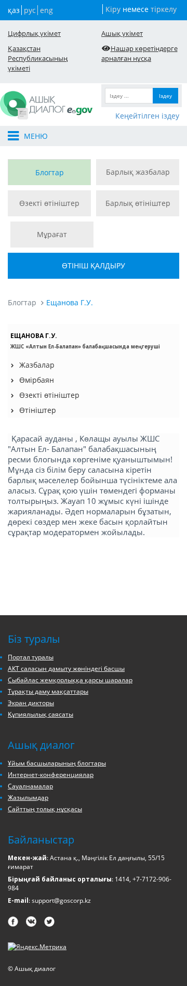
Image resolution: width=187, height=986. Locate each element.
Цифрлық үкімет (34, 33)
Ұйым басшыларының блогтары (57, 763)
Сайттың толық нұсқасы (45, 809)
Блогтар (49, 172)
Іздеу (165, 95)
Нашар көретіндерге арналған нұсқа (139, 53)
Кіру (113, 9)
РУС (30, 10)
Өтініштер (37, 410)
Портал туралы (31, 657)
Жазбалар (37, 365)
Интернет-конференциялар (51, 774)
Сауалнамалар (30, 786)
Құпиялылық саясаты (40, 714)
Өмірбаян (36, 380)
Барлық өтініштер (137, 203)
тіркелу (164, 9)
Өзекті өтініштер (49, 203)
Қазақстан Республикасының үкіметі (38, 58)
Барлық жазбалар (138, 172)
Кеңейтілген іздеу (147, 116)
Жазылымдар (28, 797)
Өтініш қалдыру (93, 265)
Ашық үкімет (122, 33)
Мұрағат (52, 234)
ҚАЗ (14, 10)
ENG (46, 10)
